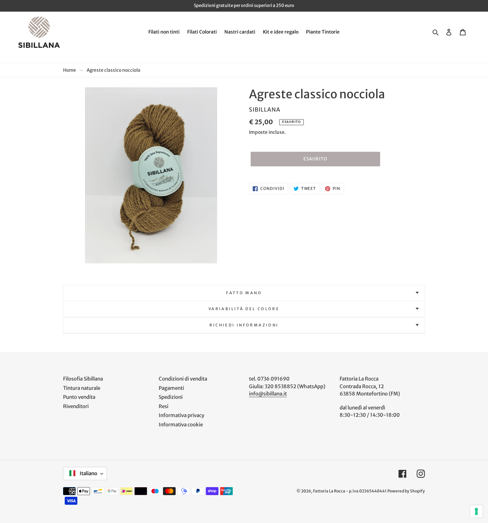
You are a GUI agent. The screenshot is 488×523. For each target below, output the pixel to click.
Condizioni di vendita (183, 379)
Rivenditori (76, 406)
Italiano (88, 473)
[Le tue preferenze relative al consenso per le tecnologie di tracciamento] (476, 511)
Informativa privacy (181, 415)
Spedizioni (171, 397)
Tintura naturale (81, 388)
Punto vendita (79, 397)
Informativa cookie (181, 424)
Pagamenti (171, 388)
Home (69, 70)
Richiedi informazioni (244, 325)
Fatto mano (244, 293)
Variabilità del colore (244, 308)
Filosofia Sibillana (83, 379)
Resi (163, 406)
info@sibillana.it (268, 394)
